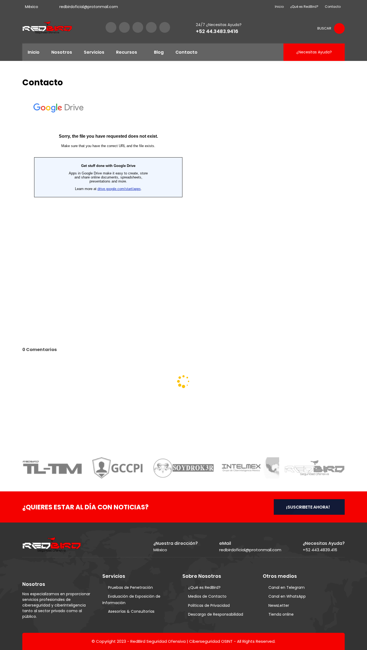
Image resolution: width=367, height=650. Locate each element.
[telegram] (164, 27)
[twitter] (124, 27)
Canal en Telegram (286, 587)
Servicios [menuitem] (94, 52)
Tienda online (281, 614)
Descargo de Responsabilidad (215, 614)
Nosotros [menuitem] (61, 52)
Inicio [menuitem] (33, 52)
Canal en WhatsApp (287, 596)
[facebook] (111, 27)
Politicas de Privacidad (209, 605)
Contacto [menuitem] (186, 52)
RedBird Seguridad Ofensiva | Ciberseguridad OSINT (181, 641)
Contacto (333, 6)
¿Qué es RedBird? (304, 6)
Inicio (279, 6)
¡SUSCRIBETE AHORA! (308, 507)
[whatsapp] (151, 27)
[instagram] (137, 27)
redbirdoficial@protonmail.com (88, 6)
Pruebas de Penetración (130, 587)
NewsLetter (278, 605)
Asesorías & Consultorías (131, 611)
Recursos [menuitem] (126, 52)
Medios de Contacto (207, 596)
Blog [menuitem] (159, 52)
